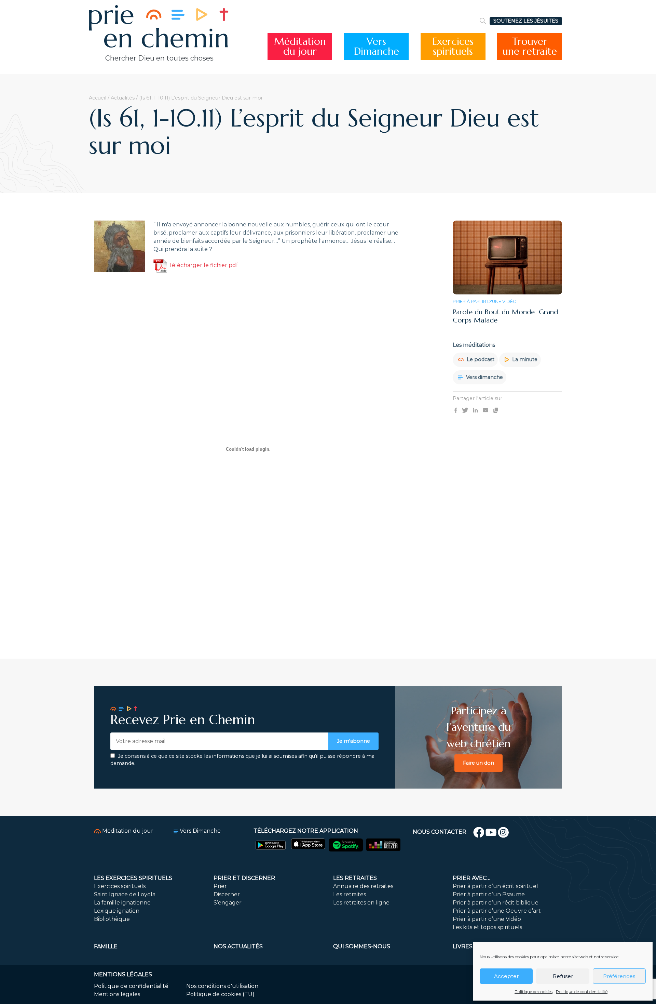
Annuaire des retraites (363, 886)
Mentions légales (117, 994)
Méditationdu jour (300, 46)
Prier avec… (471, 878)
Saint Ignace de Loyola (124, 894)
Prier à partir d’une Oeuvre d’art (497, 911)
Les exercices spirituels (133, 878)
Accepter (506, 976)
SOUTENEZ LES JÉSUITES (525, 21)
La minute (524, 359)
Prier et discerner (244, 878)
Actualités (123, 98)
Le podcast (479, 359)
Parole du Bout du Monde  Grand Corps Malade (505, 316)
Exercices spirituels (120, 886)
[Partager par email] (485, 410)
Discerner (227, 894)
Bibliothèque (112, 919)
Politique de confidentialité (581, 991)
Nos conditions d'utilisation (222, 986)
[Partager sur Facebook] (456, 410)
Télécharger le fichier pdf (202, 265)
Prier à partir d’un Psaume (489, 894)
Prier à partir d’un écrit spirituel (495, 886)
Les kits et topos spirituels (487, 927)
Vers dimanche (484, 377)
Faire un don (478, 763)
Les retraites (355, 878)
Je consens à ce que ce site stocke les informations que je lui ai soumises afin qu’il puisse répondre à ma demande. (242, 760)
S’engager (228, 902)
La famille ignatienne (122, 902)
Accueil (97, 98)
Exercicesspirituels (453, 46)
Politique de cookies (533, 991)
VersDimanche (376, 46)
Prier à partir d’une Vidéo (487, 919)
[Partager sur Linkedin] (475, 410)
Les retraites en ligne (361, 902)
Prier (220, 886)
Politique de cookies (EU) (220, 994)
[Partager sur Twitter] (465, 410)
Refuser (563, 976)
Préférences (619, 976)
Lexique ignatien (116, 911)
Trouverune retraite (529, 46)
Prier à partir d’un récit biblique (495, 902)
